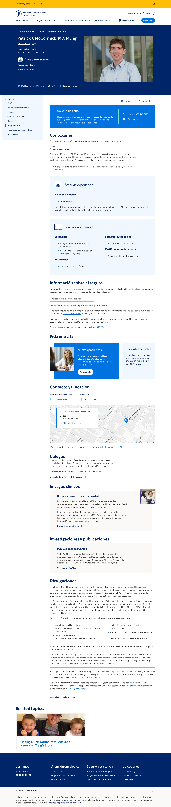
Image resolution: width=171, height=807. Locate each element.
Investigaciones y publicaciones (20, 130)
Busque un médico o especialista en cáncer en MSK (43, 31)
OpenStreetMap (142, 442)
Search (147, 14)
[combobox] (72, 299)
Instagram (17, 775)
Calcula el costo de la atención (101, 779)
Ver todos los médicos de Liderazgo (66, 477)
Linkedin (30, 775)
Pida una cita (12, 112)
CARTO (152, 442)
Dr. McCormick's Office (37, 86)
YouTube (26, 775)
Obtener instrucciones (72, 423)
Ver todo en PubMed (66, 568)
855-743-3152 (93, 359)
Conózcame (12, 103)
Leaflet (136, 442)
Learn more (55, 305)
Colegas (10, 121)
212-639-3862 (60, 399)
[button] (139, 14)
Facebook (20, 775)
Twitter (23, 775)
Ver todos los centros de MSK (109, 447)
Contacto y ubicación (15, 116)
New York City (128, 771)
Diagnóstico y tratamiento (63, 775)
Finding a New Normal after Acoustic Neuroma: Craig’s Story (45, 743)
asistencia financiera (72, 313)
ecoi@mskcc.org (77, 689)
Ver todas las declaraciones (62, 697)
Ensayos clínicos (13, 125)
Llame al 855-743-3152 (138, 114)
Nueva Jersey (128, 779)
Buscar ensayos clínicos (68, 526)
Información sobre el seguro (18, 108)
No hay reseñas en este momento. (33, 52)
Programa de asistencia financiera (102, 775)
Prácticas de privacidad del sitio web (64, 803)
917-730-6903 (39, 4)
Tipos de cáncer (58, 771)
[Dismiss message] (154, 3)
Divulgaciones (13, 134)
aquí (132, 683)
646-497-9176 (98, 327)
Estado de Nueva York (132, 775)
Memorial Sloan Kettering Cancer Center (75, 411)
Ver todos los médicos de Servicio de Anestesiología (74, 471)
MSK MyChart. (135, 364)
